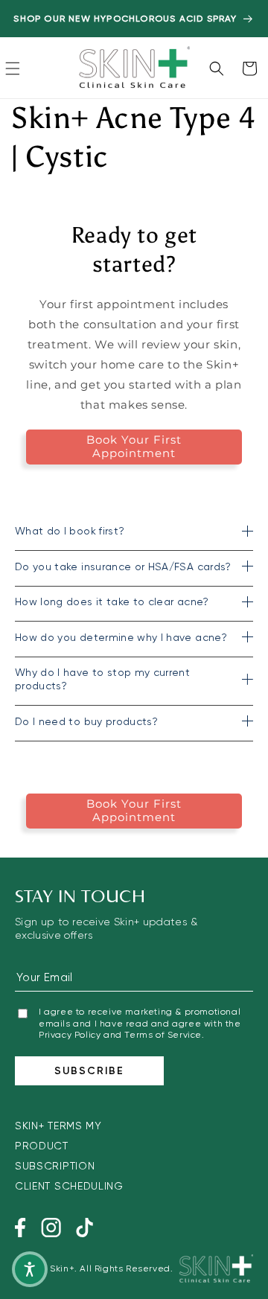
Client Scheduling (69, 1186)
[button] (12, 68)
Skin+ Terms (49, 1126)
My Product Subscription (58, 1146)
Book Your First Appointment (134, 446)
